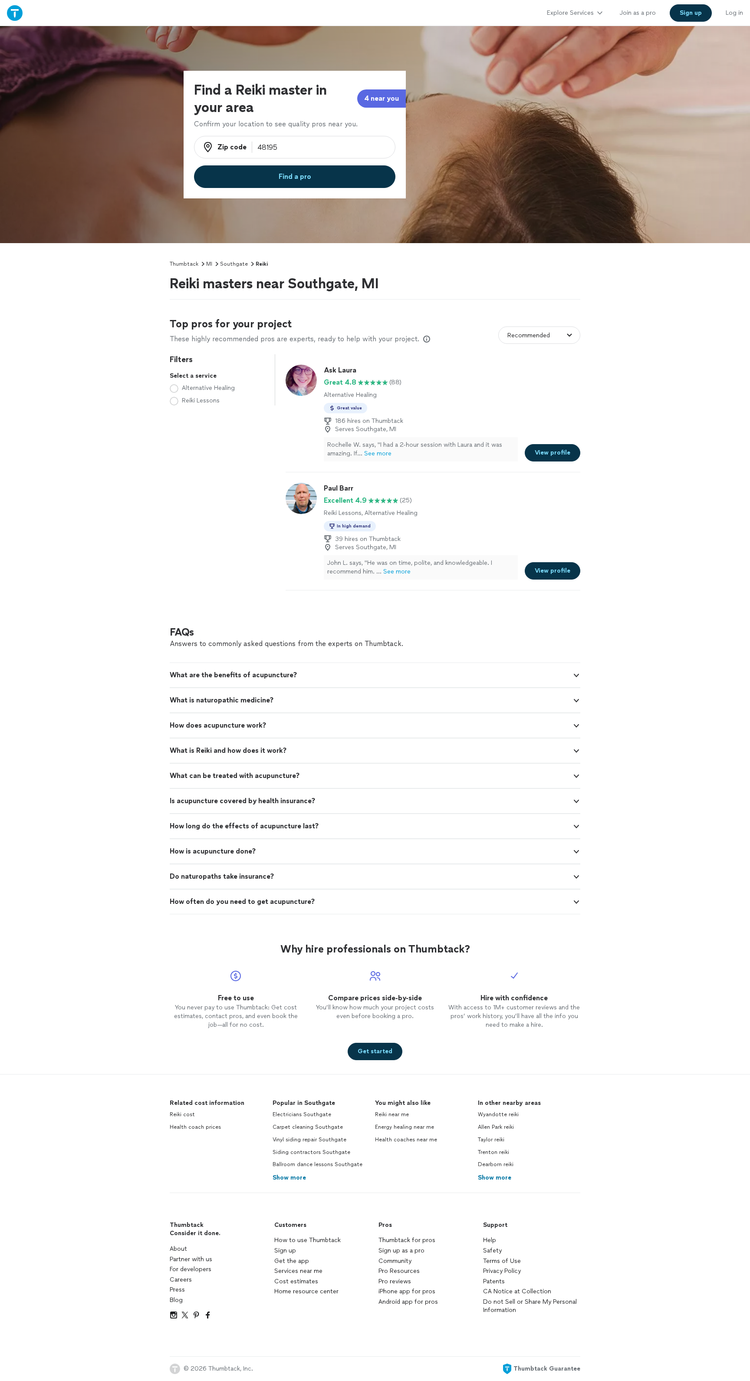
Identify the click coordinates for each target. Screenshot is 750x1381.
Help (489, 1240)
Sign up (285, 1250)
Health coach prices (195, 1127)
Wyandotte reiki (498, 1114)
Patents (494, 1281)
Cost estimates (296, 1281)
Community (394, 1261)
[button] (375, 675)
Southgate (234, 264)
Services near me (298, 1271)
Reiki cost (182, 1114)
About (178, 1248)
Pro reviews (394, 1281)
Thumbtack (184, 264)
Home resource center (306, 1291)
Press (177, 1289)
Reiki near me (392, 1114)
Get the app (291, 1261)
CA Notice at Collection (517, 1291)
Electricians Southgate (302, 1114)
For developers (190, 1269)
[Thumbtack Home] (15, 13)
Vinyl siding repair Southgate (309, 1140)
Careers (181, 1279)
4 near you (381, 98)
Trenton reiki (493, 1152)
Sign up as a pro (401, 1250)
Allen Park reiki (496, 1127)
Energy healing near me (404, 1127)
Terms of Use (502, 1261)
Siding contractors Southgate (311, 1152)
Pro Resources (399, 1271)
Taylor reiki (491, 1140)
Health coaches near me (406, 1140)
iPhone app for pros (406, 1291)
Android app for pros (408, 1301)
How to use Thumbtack (307, 1240)
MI (209, 264)
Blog (176, 1300)
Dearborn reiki (495, 1164)
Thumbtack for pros (406, 1240)
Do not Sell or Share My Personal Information (530, 1306)
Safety (492, 1250)
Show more (289, 1177)
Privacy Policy (502, 1271)
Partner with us (191, 1259)
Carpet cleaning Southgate (308, 1127)
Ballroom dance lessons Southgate (317, 1164)
